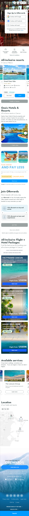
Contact (17, 502)
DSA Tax (12, 502)
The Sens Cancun (9, 81)
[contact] (18, 2)
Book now (14, 181)
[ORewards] (14, 2)
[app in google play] (19, 479)
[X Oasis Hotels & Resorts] (14, 495)
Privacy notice (6, 499)
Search (14, 513)
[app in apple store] (8, 479)
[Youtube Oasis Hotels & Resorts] (21, 495)
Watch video (15, 145)
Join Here (14, 225)
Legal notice (23, 499)
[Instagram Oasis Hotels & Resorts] (7, 495)
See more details (14, 230)
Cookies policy (15, 499)
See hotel (9, 95)
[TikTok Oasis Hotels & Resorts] (18, 495)
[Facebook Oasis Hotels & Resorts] (10, 495)
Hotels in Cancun (14, 101)
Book (20, 95)
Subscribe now (15, 467)
